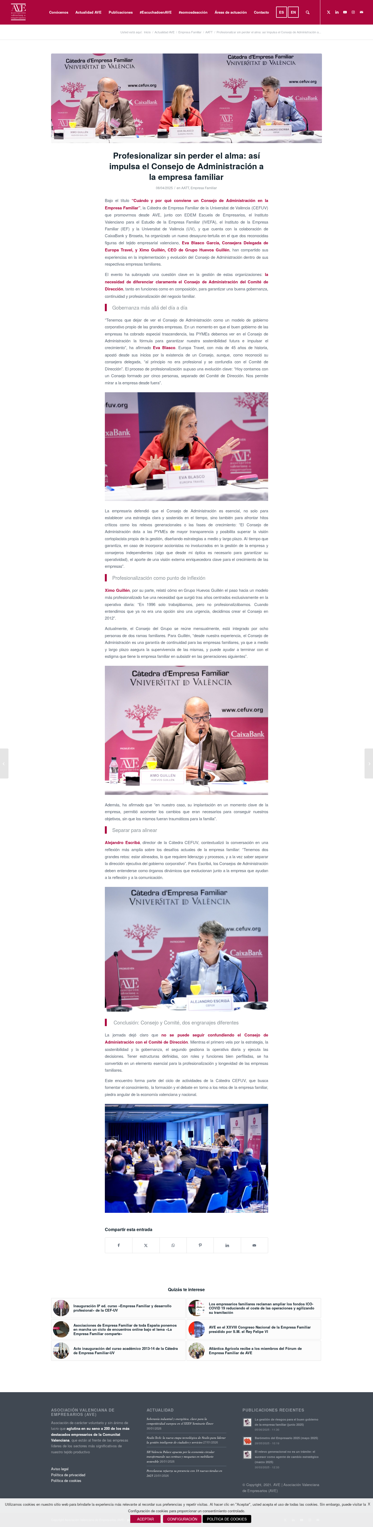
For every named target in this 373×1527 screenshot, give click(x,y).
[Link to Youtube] (345, 12)
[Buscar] (307, 12)
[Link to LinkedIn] (337, 12)
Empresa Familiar (204, 187)
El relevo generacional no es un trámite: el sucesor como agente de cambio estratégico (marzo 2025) (287, 1456)
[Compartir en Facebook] (118, 1245)
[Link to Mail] (361, 12)
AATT (185, 187)
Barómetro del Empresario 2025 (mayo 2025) (286, 1438)
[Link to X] (329, 12)
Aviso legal (60, 1468)
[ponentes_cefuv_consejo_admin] (186, 98)
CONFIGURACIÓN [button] (182, 1519)
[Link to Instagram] (353, 12)
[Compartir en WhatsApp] (173, 1245)
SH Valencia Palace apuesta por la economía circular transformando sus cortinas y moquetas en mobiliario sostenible (180, 1456)
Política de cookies (66, 1480)
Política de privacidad (68, 1474)
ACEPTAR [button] (145, 1519)
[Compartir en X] (145, 1245)
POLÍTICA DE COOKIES (227, 1519)
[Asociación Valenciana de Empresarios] (17, 12)
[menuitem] (59, 12)
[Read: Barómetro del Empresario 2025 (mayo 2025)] (247, 1441)
